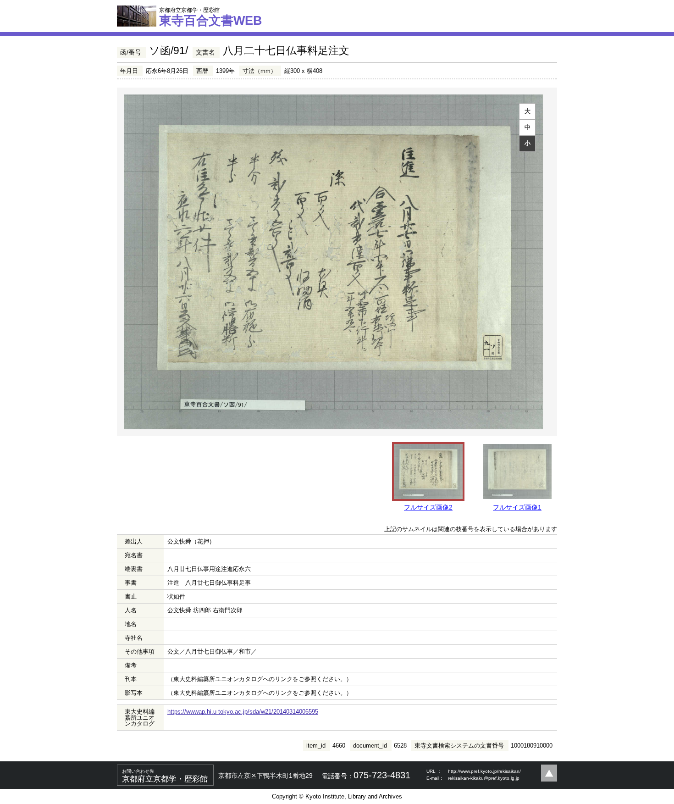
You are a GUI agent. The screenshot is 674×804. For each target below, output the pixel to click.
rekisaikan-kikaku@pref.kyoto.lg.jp (483, 778)
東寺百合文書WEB (210, 17)
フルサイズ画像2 (428, 507)
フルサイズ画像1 (517, 507)
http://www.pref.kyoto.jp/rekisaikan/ (484, 771)
